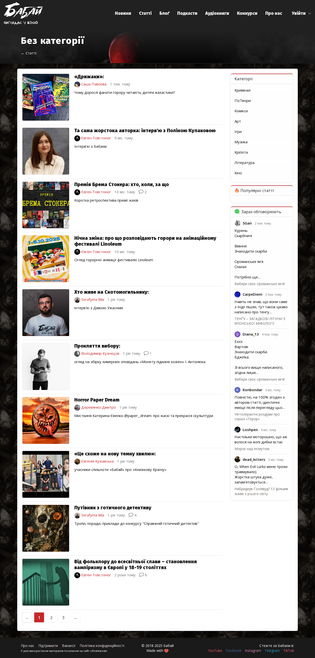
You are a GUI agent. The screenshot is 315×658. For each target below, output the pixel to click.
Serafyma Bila (92, 299)
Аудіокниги (217, 13)
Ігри (238, 131)
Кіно (238, 172)
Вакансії (69, 645)
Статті (145, 13)
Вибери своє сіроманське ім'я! (260, 283)
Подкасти (187, 13)
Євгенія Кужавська (97, 461)
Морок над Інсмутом (252, 448)
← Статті (28, 52)
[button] (301, 13)
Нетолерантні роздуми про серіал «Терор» (257, 416)
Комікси (241, 110)
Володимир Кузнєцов (99, 353)
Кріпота (241, 152)
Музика (241, 141)
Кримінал (243, 90)
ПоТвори (243, 100)
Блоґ (164, 13)
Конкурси (247, 13)
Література (244, 162)
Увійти (299, 13)
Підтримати (48, 645)
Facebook (233, 650)
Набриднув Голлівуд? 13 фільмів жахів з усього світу (261, 491)
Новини (123, 13)
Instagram (253, 650)
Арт (238, 121)
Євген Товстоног (95, 137)
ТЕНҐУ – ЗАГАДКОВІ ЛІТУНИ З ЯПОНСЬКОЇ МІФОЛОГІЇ (260, 321)
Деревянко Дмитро (98, 407)
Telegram (272, 650)
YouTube (215, 650)
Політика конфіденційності (102, 645)
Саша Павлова (93, 83)
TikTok (288, 650)
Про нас (273, 13)
